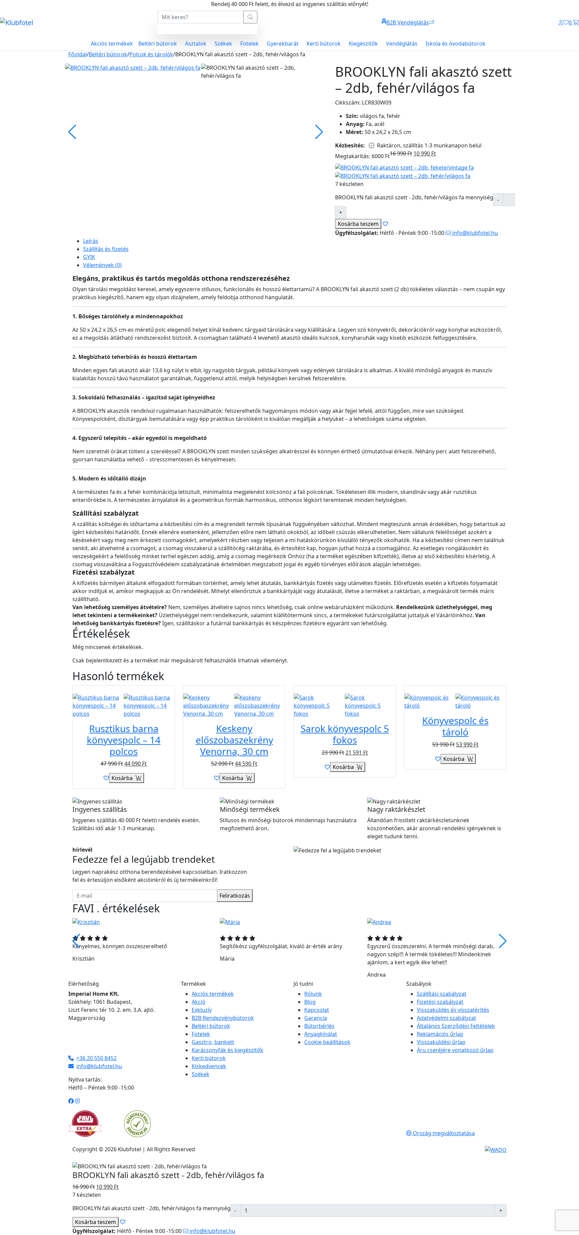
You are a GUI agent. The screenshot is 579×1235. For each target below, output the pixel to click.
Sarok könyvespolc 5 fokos (345, 734)
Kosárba (358, 223)
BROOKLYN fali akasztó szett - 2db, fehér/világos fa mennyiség (414, 197)
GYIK (89, 257)
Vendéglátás (401, 43)
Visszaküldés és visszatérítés (453, 1010)
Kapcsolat (316, 1010)
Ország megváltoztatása (443, 1133)
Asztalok (195, 43)
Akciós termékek (112, 43)
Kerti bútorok (324, 43)
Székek (223, 43)
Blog (310, 1001)
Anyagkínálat (320, 1034)
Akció (198, 1001)
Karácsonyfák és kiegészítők (227, 1050)
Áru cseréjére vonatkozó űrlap (455, 1050)
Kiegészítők (363, 43)
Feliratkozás (234, 895)
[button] (502, 941)
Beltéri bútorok (157, 43)
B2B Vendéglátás (407, 22)
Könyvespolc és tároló (455, 726)
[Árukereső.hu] (137, 1123)
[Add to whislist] (385, 223)
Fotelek (249, 43)
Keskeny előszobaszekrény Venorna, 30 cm (234, 739)
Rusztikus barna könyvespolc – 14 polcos (123, 739)
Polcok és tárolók (151, 54)
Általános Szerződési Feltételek (456, 1026)
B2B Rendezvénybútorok (223, 1018)
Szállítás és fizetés (106, 249)
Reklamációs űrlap (440, 1034)
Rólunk (313, 993)
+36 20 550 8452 (96, 1058)
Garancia (315, 1018)
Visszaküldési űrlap (441, 1042)
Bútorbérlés (319, 1026)
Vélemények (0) (102, 265)
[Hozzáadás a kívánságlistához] (106, 778)
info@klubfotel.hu (474, 233)
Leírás (90, 241)
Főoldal (77, 54)
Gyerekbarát (283, 43)
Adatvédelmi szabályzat (446, 1018)
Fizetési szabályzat (440, 1001)
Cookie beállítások (327, 1042)
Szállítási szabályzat (441, 993)
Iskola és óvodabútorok (456, 43)
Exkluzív (202, 1010)
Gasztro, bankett (213, 1042)
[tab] (295, 241)
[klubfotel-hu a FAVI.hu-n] (85, 1123)
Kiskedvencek (209, 1066)
